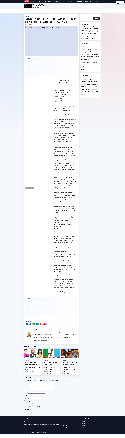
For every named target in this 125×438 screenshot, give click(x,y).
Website (26, 398)
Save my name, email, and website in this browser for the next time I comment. (45, 401)
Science (61, 11)
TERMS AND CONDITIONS (61, 436)
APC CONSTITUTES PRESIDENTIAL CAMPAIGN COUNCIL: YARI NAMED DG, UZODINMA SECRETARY (51, 367)
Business (54, 11)
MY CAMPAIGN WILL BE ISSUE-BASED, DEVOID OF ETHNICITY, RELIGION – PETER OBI (69, 367)
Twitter (83, 69)
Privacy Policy (66, 427)
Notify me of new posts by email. (34, 406)
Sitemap (84, 427)
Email (25, 395)
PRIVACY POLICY (71, 436)
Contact (73, 11)
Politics (41, 11)
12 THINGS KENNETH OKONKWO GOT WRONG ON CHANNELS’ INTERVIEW (89, 1)
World (48, 11)
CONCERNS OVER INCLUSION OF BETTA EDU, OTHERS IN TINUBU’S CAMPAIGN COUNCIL (32, 366)
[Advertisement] (51, 68)
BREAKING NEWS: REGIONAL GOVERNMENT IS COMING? (41, 1)
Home (26, 11)
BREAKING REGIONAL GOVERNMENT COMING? (64, 1)
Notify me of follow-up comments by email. (37, 403)
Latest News (33, 11)
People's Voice (39, 5)
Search (98, 6)
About (67, 11)
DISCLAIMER (52, 436)
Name (26, 392)
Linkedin (83, 66)
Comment (27, 390)
